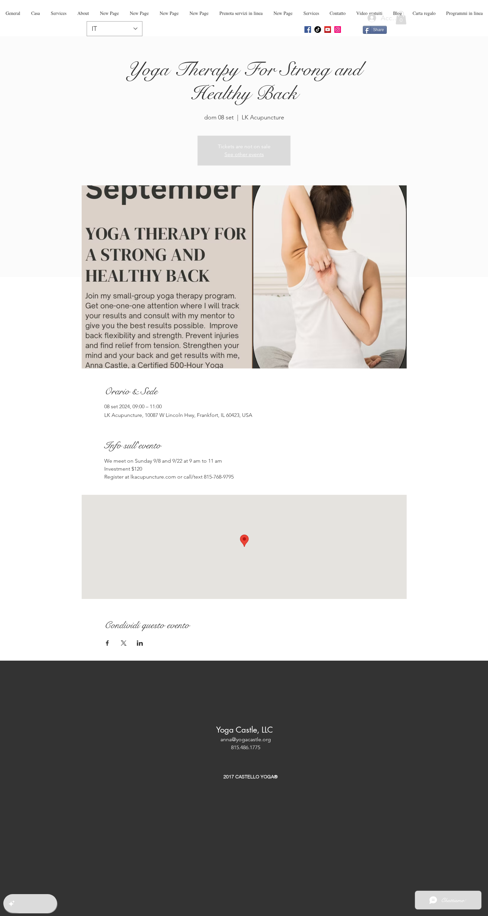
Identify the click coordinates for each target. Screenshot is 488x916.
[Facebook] (307, 29)
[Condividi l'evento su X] (124, 643)
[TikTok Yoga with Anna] (317, 29)
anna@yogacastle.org (245, 739)
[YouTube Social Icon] (327, 29)
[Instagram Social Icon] (337, 29)
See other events (244, 154)
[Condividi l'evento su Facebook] (107, 643)
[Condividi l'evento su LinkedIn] (140, 643)
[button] (401, 18)
